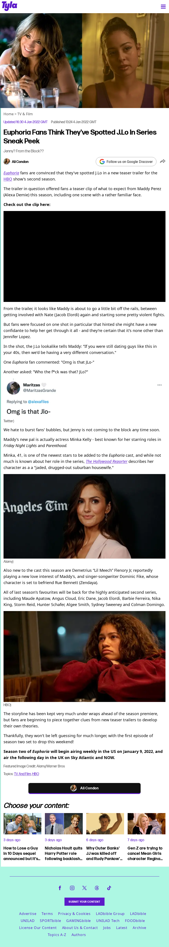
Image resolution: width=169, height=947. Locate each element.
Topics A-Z (57, 934)
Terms (47, 913)
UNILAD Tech (108, 920)
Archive (139, 927)
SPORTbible (50, 920)
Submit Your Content (84, 901)
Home (9, 114)
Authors (79, 934)
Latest (121, 927)
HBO (8, 179)
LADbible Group (110, 913)
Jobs (107, 927)
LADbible (138, 913)
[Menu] (163, 6)
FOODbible (135, 920)
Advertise (27, 913)
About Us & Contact (80, 927)
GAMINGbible (78, 920)
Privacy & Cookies (74, 913)
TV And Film (22, 774)
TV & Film (25, 114)
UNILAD (28, 920)
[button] (162, 161)
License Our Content (38, 927)
